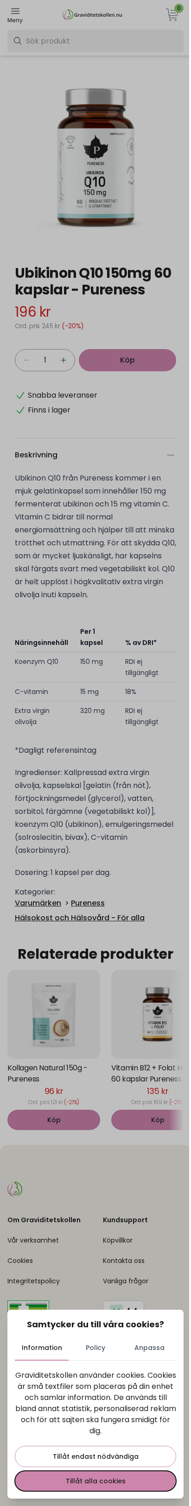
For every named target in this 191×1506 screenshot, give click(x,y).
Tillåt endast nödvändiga (96, 1456)
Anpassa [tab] (149, 1347)
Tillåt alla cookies (96, 1481)
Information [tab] (42, 1347)
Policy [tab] (95, 1347)
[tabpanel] (95, 1430)
